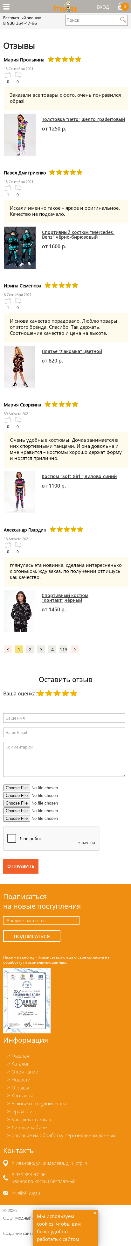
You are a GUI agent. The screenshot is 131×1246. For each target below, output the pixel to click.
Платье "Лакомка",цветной (72, 351)
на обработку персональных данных (56, 959)
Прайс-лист (24, 1111)
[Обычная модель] (57, 693)
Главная (20, 1055)
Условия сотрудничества (39, 1103)
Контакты (22, 1095)
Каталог (20, 1063)
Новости (21, 1079)
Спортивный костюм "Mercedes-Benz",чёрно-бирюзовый (78, 234)
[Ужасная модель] (40, 693)
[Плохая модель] (48, 693)
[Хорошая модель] (65, 693)
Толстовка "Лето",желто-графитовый (83, 119)
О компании (24, 1071)
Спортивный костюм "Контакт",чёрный (65, 597)
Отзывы (20, 1087)
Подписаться (32, 936)
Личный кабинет (30, 1127)
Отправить (20, 866)
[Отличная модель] (73, 693)
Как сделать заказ (31, 1119)
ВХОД (103, 7)
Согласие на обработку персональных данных (63, 1135)
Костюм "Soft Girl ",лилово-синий (79, 476)
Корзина (125, 6)
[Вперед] (74, 649)
